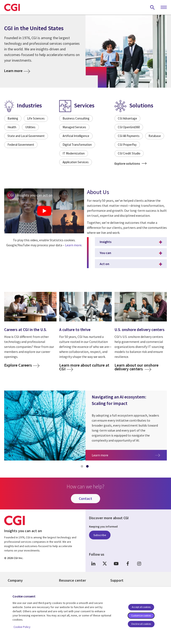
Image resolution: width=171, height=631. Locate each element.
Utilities (30, 127)
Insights (105, 242)
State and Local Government (26, 136)
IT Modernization (74, 153)
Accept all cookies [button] (141, 607)
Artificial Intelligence (76, 136)
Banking (13, 118)
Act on (104, 264)
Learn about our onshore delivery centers (136, 366)
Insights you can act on (35, 195)
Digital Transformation (77, 145)
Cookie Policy (22, 627)
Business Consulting (76, 118)
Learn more (13, 70)
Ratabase (154, 136)
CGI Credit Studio (129, 153)
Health (12, 127)
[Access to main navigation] (163, 7)
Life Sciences (36, 118)
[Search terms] (152, 7)
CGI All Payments (129, 136)
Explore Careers (18, 365)
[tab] (83, 467)
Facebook (127, 563)
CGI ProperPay (127, 145)
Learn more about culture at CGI (84, 366)
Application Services (76, 162)
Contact (85, 498)
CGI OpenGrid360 (129, 127)
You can (105, 253)
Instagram (139, 563)
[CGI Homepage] (12, 7)
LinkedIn (93, 563)
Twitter (105, 563)
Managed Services (74, 127)
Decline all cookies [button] (141, 623)
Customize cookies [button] (141, 615)
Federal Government (21, 145)
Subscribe (99, 535)
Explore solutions (127, 163)
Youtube (116, 563)
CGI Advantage (127, 118)
